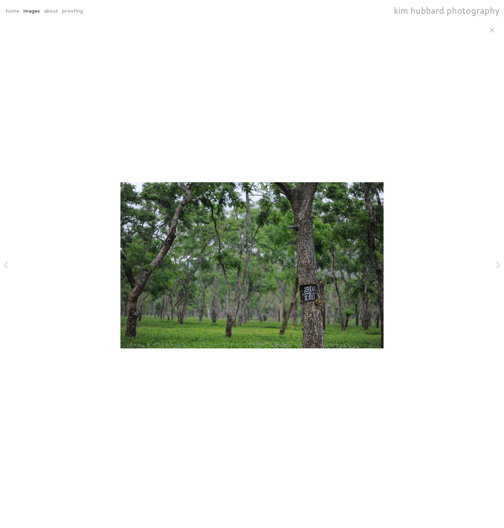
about (51, 10)
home (12, 10)
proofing (72, 10)
